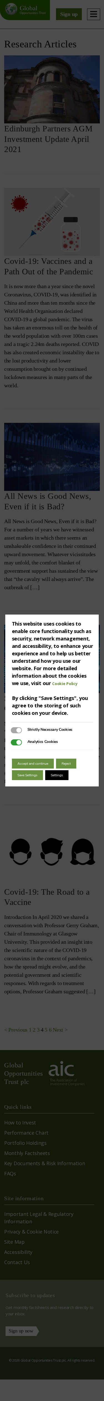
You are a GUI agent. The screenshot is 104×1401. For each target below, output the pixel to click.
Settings (57, 775)
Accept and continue (32, 763)
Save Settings (27, 775)
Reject (66, 763)
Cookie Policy (64, 683)
